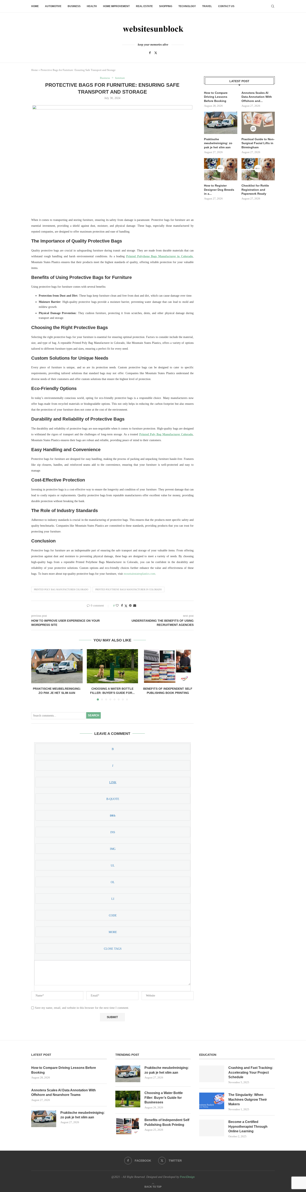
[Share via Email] (134, 605)
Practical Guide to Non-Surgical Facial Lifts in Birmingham (258, 143)
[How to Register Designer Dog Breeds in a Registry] (220, 169)
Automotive (53, 6)
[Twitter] (155, 52)
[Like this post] (117, 605)
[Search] (273, 6)
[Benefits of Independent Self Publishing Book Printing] (168, 666)
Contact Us (226, 6)
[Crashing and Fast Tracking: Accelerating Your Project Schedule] (211, 1074)
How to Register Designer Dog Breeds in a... (219, 189)
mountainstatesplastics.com (139, 573)
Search (93, 715)
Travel (207, 6)
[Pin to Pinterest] (130, 605)
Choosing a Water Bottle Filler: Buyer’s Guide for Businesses (163, 1097)
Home (35, 6)
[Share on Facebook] (122, 605)
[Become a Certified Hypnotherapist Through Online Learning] (211, 1128)
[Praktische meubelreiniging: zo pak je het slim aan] (57, 666)
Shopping (165, 6)
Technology (187, 6)
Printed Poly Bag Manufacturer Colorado (61, 589)
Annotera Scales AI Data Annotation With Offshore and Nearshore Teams (63, 1092)
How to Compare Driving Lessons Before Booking (216, 97)
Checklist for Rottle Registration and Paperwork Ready (255, 189)
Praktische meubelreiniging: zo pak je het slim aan (218, 143)
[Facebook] (150, 52)
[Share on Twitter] (125, 606)
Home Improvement (116, 6)
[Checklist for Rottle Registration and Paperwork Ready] (258, 169)
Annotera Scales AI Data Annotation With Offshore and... (256, 97)
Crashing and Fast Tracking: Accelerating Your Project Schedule (250, 1072)
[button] (36, 674)
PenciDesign (187, 1176)
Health (92, 6)
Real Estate (144, 6)
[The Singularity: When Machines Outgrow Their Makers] (211, 1101)
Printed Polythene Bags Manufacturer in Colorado (128, 589)
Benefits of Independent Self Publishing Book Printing (166, 1122)
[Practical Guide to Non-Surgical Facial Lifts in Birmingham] (258, 123)
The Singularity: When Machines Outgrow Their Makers (247, 1099)
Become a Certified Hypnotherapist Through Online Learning (247, 1126)
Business (74, 6)
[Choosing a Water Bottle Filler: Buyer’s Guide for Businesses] (112, 666)
